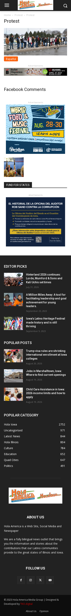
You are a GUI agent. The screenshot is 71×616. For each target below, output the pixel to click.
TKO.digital (26, 604)
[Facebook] (21, 580)
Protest (19, 15)
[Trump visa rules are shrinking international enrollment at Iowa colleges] (13, 355)
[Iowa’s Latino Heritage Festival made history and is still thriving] (13, 323)
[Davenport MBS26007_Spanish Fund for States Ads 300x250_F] (35, 245)
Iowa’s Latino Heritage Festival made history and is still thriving (45, 322)
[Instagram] (31, 580)
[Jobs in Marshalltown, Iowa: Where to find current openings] (13, 375)
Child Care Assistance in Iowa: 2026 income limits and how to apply (45, 393)
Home (7, 15)
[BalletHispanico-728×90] (35, 74)
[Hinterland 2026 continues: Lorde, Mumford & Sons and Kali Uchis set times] (13, 279)
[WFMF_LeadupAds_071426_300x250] (35, 152)
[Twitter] (40, 580)
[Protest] (35, 54)
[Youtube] (50, 580)
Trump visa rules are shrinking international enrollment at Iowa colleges (46, 354)
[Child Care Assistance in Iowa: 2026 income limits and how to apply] (13, 394)
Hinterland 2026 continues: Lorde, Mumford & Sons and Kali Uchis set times (44, 278)
